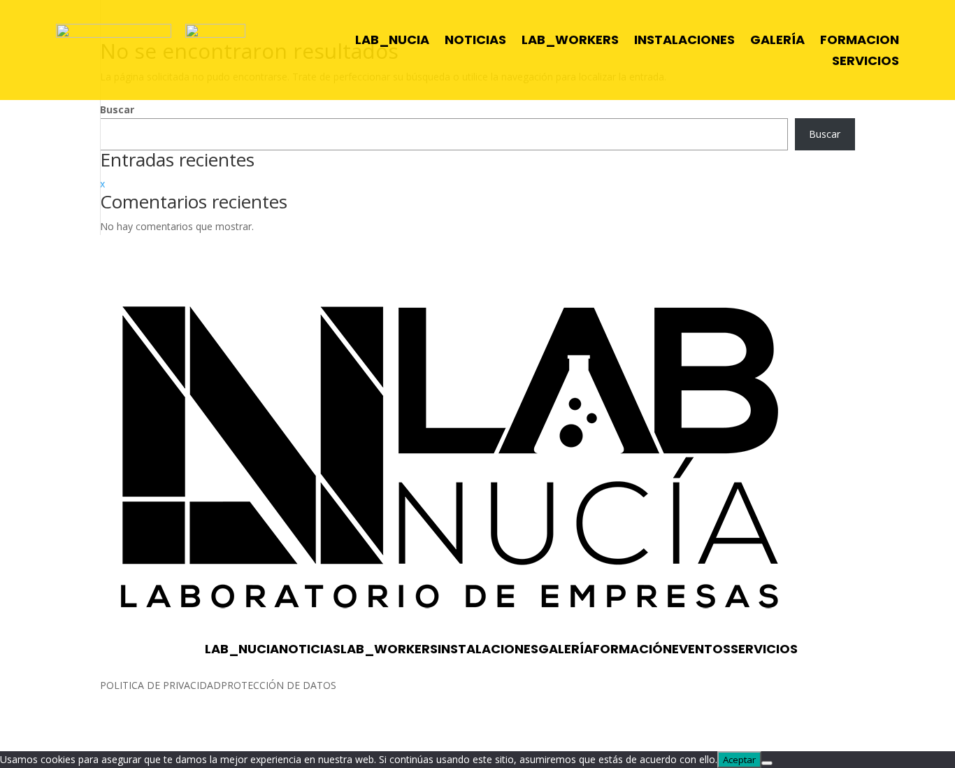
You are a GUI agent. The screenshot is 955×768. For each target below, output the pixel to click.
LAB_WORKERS (570, 41)
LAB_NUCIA (392, 41)
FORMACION (859, 41)
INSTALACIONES (684, 41)
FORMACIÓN (632, 648)
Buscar (117, 109)
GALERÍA (777, 41)
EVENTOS (701, 648)
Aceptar (739, 759)
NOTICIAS (475, 41)
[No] (767, 763)
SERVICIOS (865, 62)
